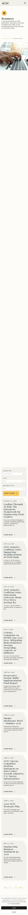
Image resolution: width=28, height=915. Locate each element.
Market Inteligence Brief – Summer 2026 (13, 721)
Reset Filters (9, 493)
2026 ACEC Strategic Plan (12, 805)
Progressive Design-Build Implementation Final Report (13, 679)
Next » (21, 887)
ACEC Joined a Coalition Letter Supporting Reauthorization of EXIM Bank (13, 552)
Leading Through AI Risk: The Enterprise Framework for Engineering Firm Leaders (14, 510)
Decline (14, 912)
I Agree (14, 908)
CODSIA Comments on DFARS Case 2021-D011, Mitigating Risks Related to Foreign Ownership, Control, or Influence (14, 642)
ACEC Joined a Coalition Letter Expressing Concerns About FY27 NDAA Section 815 (13, 596)
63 (16, 887)
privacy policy (16, 903)
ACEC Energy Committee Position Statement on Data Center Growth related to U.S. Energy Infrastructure (14, 770)
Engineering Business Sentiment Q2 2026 (11, 850)
